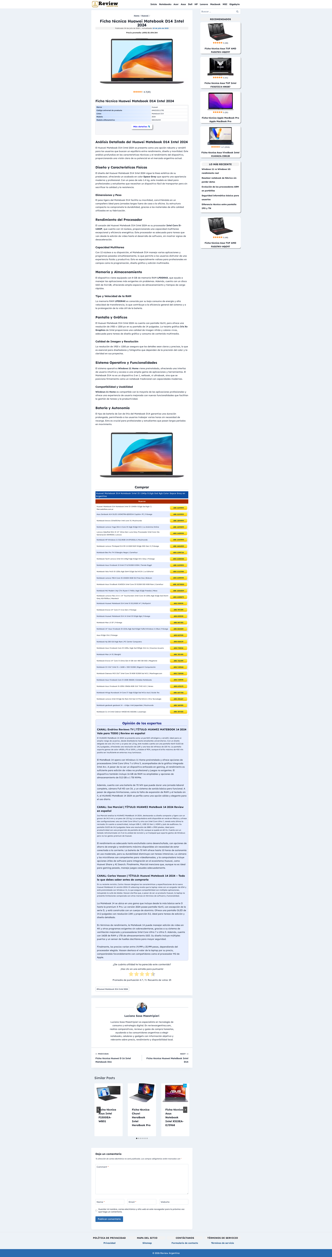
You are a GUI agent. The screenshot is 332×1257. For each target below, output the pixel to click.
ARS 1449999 (178, 540)
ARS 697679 (178, 686)
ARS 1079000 (178, 584)
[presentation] (108, 1092)
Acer (176, 4)
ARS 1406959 (178, 546)
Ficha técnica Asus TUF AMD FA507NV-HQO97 (220, 50)
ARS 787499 (178, 654)
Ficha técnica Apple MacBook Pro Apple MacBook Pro (220, 119)
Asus (183, 4)
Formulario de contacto (185, 1243)
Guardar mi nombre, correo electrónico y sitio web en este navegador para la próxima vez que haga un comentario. (141, 1210)
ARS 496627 (178, 699)
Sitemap (147, 1243)
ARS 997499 (178, 610)
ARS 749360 (178, 667)
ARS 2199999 (178, 514)
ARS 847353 (178, 623)
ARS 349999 (178, 705)
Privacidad (109, 1243)
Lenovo (204, 4)
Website (165, 1202)
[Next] (185, 1110)
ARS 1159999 (178, 565)
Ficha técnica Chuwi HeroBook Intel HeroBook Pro (141, 1117)
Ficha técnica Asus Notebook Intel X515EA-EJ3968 (174, 1117)
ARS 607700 (179, 693)
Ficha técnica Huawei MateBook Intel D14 (167, 1058)
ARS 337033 (178, 712)
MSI (225, 4)
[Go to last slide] (98, 1110)
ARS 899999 (178, 616)
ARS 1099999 (178, 578)
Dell (190, 4)
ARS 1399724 (178, 552)
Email (132, 1202)
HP (196, 4)
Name (101, 1202)
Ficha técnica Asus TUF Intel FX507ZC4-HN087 (220, 85)
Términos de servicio (222, 1243)
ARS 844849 (179, 629)
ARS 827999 (178, 635)
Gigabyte (234, 4)
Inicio (153, 4)
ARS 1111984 (178, 571)
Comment (103, 1166)
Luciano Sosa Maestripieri (141, 1015)
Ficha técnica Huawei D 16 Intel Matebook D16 (113, 1058)
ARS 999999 (178, 603)
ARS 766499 (178, 661)
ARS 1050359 (178, 591)
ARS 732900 (178, 673)
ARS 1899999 (178, 521)
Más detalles (140, 126)
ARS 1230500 (178, 559)
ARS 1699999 (178, 508)
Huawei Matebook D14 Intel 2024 (112, 989)
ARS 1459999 (178, 533)
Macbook (215, 4)
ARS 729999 (178, 680)
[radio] (131, 974)
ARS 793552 (178, 648)
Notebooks (165, 4)
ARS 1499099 (178, 527)
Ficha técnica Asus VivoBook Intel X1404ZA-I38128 (220, 154)
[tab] (136, 1138)
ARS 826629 (178, 642)
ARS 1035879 (178, 597)
